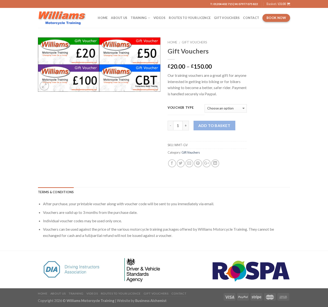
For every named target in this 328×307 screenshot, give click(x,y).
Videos (159, 18)
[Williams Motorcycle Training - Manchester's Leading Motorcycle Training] (62, 18)
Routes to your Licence (190, 18)
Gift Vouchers (227, 18)
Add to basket (214, 125)
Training (139, 18)
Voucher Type (181, 107)
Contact (251, 18)
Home (103, 18)
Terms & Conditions (56, 192)
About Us (119, 18)
